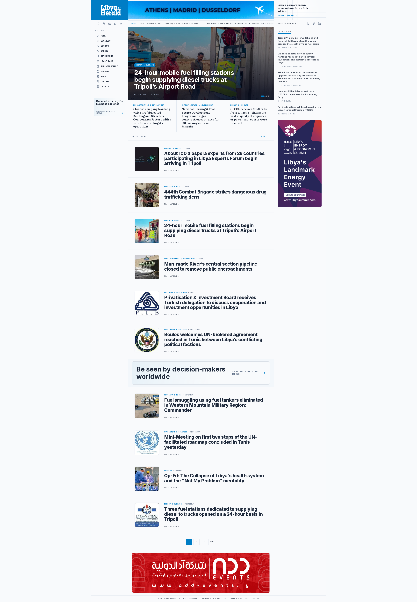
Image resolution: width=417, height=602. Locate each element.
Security (106, 71)
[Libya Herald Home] (109, 10)
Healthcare (107, 61)
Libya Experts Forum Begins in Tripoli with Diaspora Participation (194, 23)
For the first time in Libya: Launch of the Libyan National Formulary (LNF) (300, 108)
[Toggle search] (98, 23)
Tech (103, 76)
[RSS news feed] (115, 23)
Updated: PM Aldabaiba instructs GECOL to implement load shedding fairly (297, 94)
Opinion (105, 86)
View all (265, 136)
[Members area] (104, 23)
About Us (255, 599)
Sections (99, 31)
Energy (104, 51)
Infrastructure (109, 66)
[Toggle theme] (121, 23)
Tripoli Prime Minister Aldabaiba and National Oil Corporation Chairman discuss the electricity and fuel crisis (298, 41)
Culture (105, 81)
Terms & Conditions (239, 599)
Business (106, 41)
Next (212, 541)
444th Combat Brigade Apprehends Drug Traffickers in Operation (268, 23)
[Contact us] (109, 23)
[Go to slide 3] (268, 96)
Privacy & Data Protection (214, 599)
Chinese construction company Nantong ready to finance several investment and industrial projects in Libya (298, 58)
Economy (105, 46)
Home (103, 36)
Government (107, 56)
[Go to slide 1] (263, 96)
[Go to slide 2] (266, 96)
